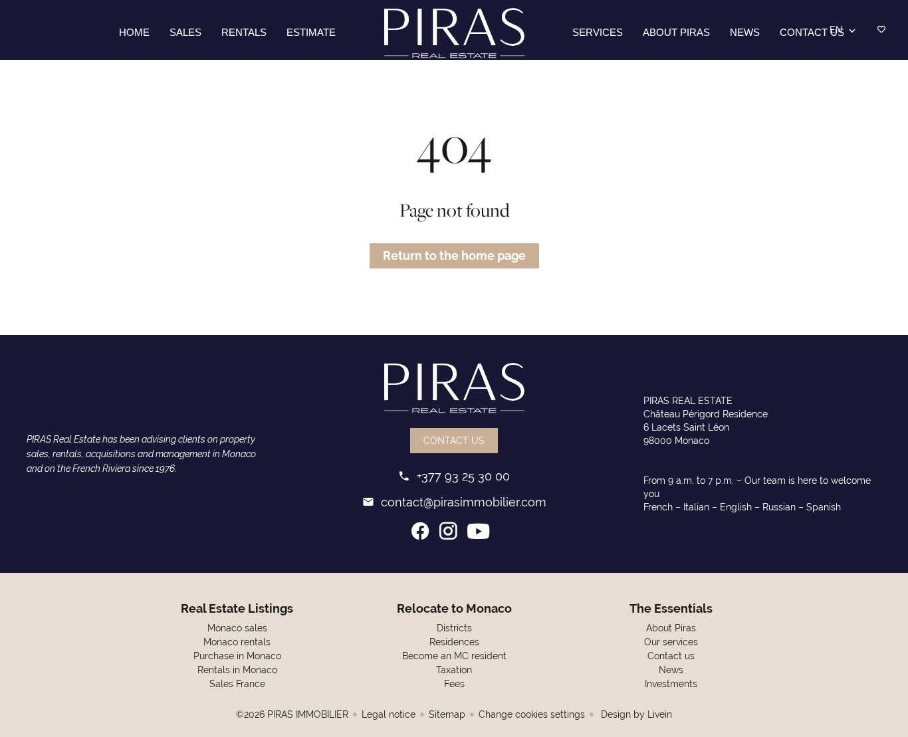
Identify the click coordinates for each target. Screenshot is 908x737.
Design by (635, 714)
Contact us (454, 440)
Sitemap (447, 714)
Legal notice (388, 714)
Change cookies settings (532, 714)
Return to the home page (454, 256)
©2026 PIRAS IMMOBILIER (292, 714)
